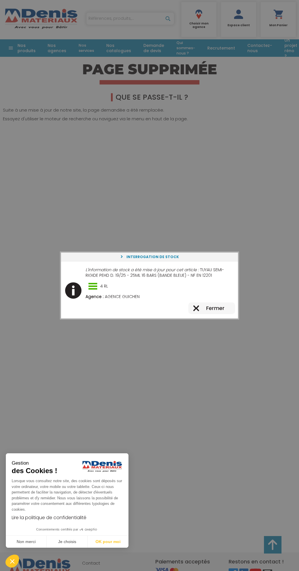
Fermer (215, 308)
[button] (12, 561)
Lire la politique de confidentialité (49, 517)
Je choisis (67, 541)
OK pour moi (108, 541)
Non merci (26, 541)
